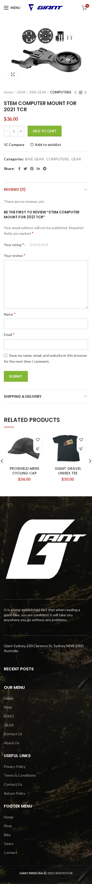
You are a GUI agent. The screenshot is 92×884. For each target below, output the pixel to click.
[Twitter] (25, 168)
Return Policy (14, 793)
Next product (85, 92)
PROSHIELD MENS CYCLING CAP (24, 470)
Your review (14, 255)
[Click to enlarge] (13, 74)
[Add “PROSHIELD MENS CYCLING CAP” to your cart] (37, 448)
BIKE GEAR (38, 92)
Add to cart (44, 131)
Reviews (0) (15, 189)
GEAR (21, 92)
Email (9, 334)
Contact (10, 852)
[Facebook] (19, 168)
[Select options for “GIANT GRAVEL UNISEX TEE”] (81, 448)
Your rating (14, 244)
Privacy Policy (15, 766)
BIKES (9, 716)
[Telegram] (44, 168)
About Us (11, 743)
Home (8, 92)
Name (10, 313)
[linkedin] (38, 168)
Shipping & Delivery (22, 396)
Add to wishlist (48, 144)
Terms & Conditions (20, 775)
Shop (8, 707)
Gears (9, 843)
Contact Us (13, 734)
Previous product (75, 92)
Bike (7, 835)
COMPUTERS (60, 92)
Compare (16, 144)
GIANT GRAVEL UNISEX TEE (68, 470)
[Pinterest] (32, 168)
